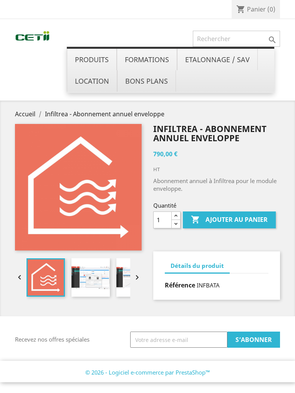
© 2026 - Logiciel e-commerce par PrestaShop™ (147, 372)
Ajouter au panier (229, 219)
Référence (180, 285)
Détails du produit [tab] (197, 265)
